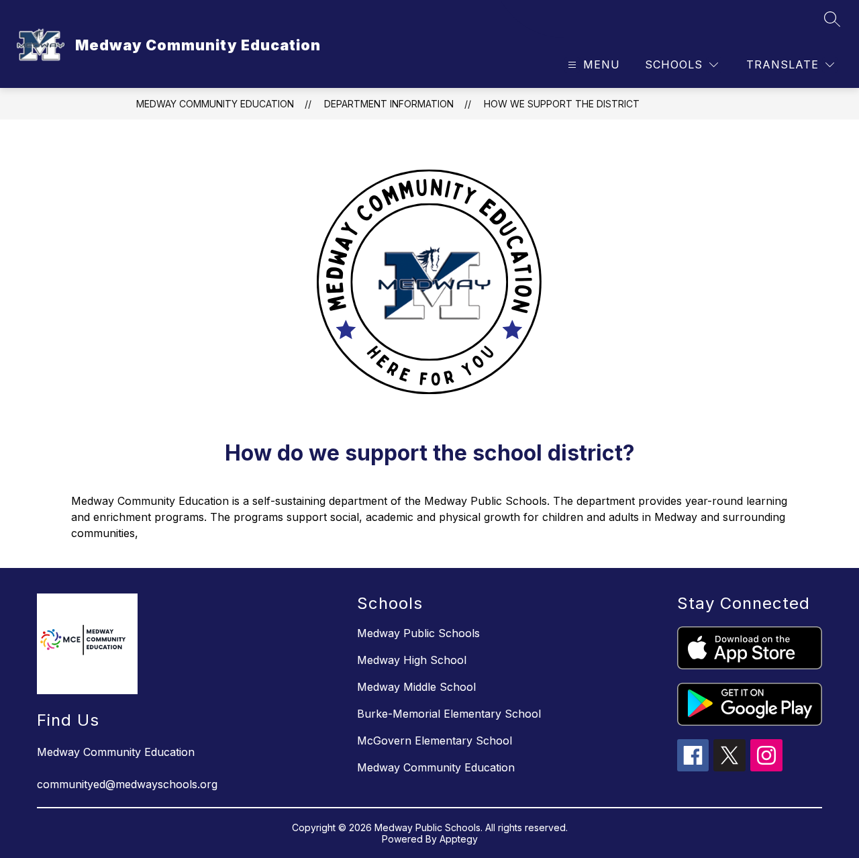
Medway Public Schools (418, 633)
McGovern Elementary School (434, 740)
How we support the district (562, 103)
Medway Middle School (416, 687)
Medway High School (411, 660)
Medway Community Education (215, 103)
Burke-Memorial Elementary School (449, 713)
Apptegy (459, 839)
